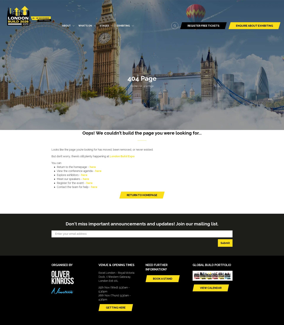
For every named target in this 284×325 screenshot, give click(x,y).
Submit (225, 243)
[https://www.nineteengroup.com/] (62, 292)
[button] (174, 25)
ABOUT (66, 25)
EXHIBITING (123, 25)
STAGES (104, 25)
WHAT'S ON (85, 25)
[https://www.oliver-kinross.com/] (62, 283)
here (93, 167)
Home (134, 86)
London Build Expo (122, 156)
